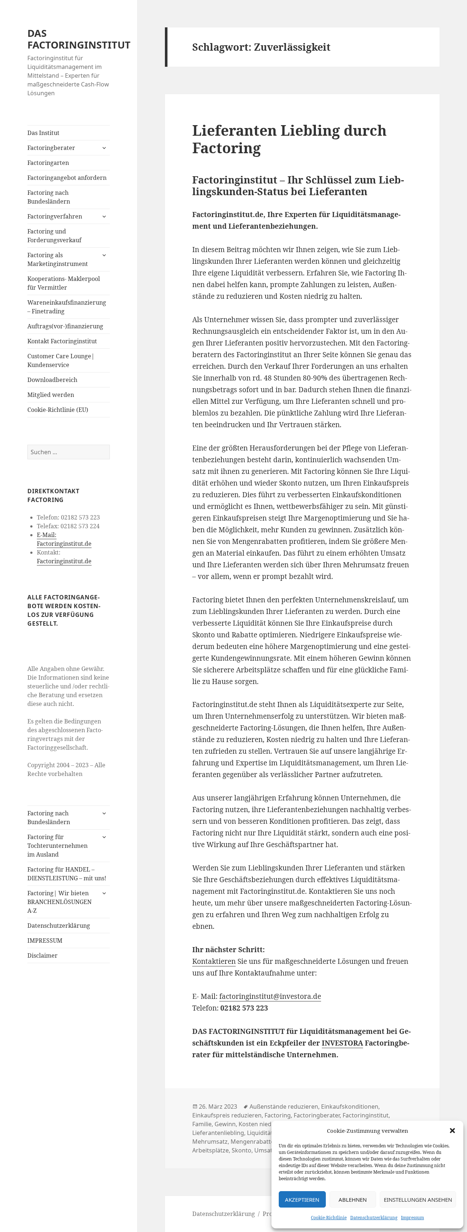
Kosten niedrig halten (268, 1124)
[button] (452, 1130)
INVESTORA (342, 1043)
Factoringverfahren (54, 216)
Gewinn (225, 1124)
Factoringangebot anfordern (67, 178)
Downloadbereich (52, 380)
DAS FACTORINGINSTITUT (79, 38)
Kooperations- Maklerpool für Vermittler (63, 283)
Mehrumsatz (210, 1142)
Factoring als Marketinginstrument (57, 259)
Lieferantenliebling (218, 1133)
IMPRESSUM (44, 940)
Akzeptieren (302, 1199)
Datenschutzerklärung (373, 1217)
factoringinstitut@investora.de (270, 996)
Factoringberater (51, 148)
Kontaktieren (214, 961)
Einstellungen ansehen (418, 1199)
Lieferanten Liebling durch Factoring (289, 138)
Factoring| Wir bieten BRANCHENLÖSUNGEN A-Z (59, 902)
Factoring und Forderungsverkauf (54, 235)
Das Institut (43, 133)
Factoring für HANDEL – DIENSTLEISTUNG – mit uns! (66, 873)
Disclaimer (42, 955)
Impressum (412, 1217)
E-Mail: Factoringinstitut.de (64, 539)
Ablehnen (353, 1199)
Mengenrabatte (252, 1142)
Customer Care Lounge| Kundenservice (60, 360)
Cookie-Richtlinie (329, 1217)
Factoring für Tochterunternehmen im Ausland (57, 845)
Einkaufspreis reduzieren (227, 1115)
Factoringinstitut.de (64, 561)
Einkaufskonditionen (349, 1106)
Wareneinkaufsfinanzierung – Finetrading (66, 306)
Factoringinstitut (366, 1115)
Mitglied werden (50, 395)
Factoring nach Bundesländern (48, 197)
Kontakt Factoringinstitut (62, 341)
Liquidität (260, 1133)
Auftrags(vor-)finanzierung (65, 326)
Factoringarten (48, 163)
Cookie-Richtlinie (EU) (57, 410)
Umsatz (264, 1150)
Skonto (241, 1150)
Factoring (278, 1115)
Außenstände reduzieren (284, 1106)
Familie (202, 1124)
